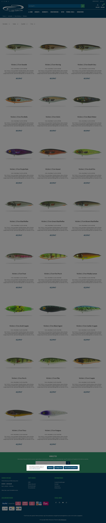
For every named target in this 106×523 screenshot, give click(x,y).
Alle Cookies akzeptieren (71, 467)
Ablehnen (50, 467)
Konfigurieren (58, 467)
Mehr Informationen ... (36, 468)
